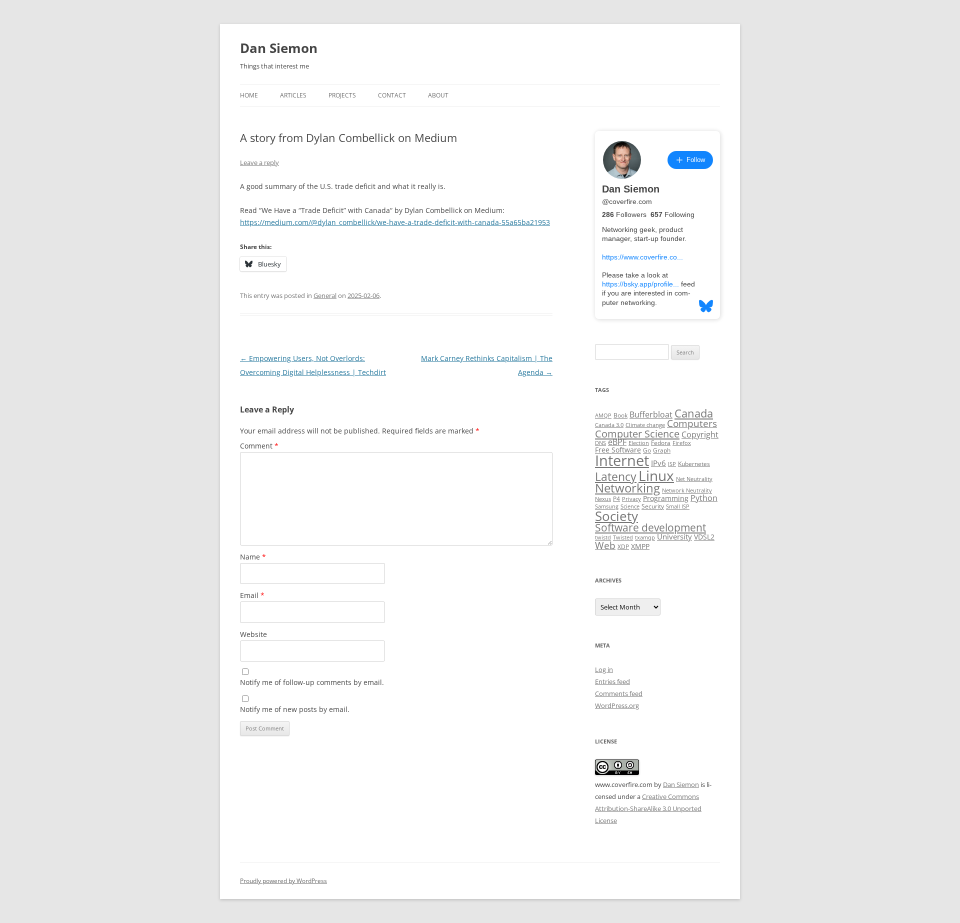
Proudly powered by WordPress (283, 880)
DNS (600, 443)
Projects (342, 95)
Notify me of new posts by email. (295, 709)
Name (253, 557)
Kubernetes (694, 464)
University (674, 537)
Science (630, 506)
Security (653, 506)
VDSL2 (704, 537)
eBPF (617, 442)
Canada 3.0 (609, 425)
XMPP (640, 546)
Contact (392, 95)
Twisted (623, 537)
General (325, 295)
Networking (627, 488)
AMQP (603, 415)
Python (704, 498)
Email (252, 595)
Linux (656, 475)
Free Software (618, 450)
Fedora (660, 442)
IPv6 (658, 463)
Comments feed (618, 693)
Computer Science (637, 433)
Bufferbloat (651, 414)
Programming (665, 498)
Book (621, 415)
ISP (672, 464)
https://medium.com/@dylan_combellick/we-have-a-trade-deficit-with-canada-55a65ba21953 (395, 222)
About (438, 95)
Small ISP (678, 506)
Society (616, 516)
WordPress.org (617, 705)
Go (647, 450)
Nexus (603, 499)
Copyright (700, 434)
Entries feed (612, 681)
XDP (623, 546)
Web (605, 545)
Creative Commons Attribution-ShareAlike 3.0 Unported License (648, 808)
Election (638, 443)
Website (253, 634)
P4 (616, 498)
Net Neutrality (694, 479)
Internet (622, 460)
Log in (604, 669)
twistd (603, 537)
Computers (692, 423)
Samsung (606, 506)
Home (249, 95)
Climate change (645, 425)
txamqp (645, 537)
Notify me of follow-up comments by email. (312, 682)
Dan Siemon (279, 48)
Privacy (631, 499)
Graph (661, 450)
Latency (615, 476)
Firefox (681, 443)
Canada (693, 413)
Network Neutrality (687, 490)
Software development (650, 527)
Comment (259, 445)
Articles (293, 95)
